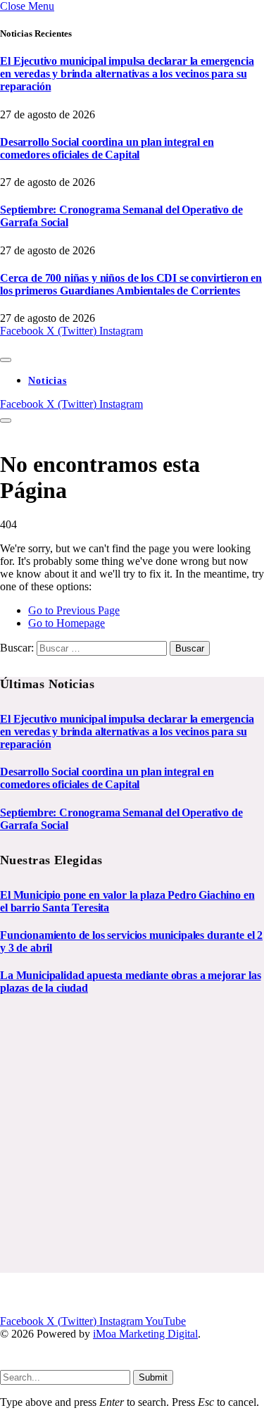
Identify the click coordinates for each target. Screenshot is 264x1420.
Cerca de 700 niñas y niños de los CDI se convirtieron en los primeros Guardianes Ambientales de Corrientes (131, 284)
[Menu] (5, 360)
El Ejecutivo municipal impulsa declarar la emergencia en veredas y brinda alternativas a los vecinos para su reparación (127, 73)
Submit (153, 1377)
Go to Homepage (66, 623)
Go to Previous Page (74, 610)
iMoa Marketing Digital (145, 1334)
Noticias (47, 380)
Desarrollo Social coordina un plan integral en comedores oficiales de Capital (107, 148)
